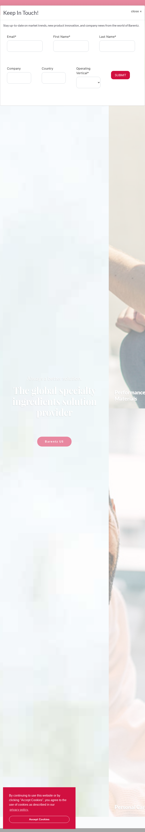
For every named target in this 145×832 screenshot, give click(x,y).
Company (14, 68)
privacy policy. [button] (19, 809)
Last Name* (107, 36)
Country (47, 68)
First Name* (61, 36)
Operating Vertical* (83, 71)
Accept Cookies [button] (39, 819)
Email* (11, 36)
